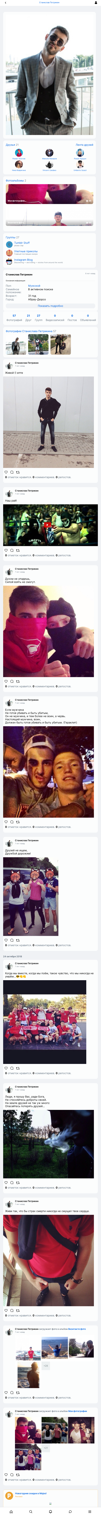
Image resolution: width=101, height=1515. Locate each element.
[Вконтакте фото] (16, 344)
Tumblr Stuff (22, 242)
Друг (28, 318)
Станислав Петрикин (27, 363)
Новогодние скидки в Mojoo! (31, 1493)
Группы (10, 237)
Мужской (34, 285)
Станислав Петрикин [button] (49, 2)
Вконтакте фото (77, 1329)
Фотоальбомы (15, 180)
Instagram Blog (23, 259)
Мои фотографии (77, 1411)
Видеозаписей (55, 318)
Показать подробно (50, 305)
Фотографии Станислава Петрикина (29, 331)
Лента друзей (84, 144)
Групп (38, 318)
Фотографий (14, 318)
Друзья (10, 144)
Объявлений (88, 318)
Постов (72, 318)
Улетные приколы (26, 251)
